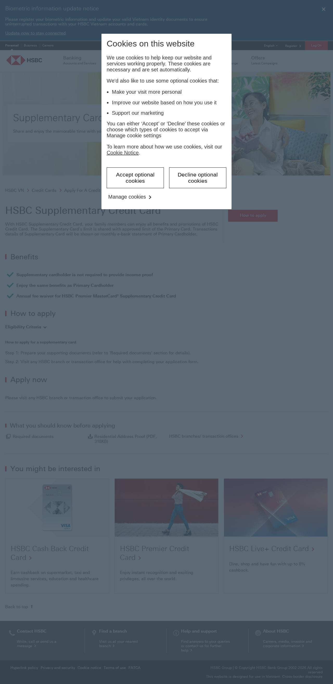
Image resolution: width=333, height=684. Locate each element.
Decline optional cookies (198, 178)
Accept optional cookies (135, 178)
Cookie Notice (123, 152)
